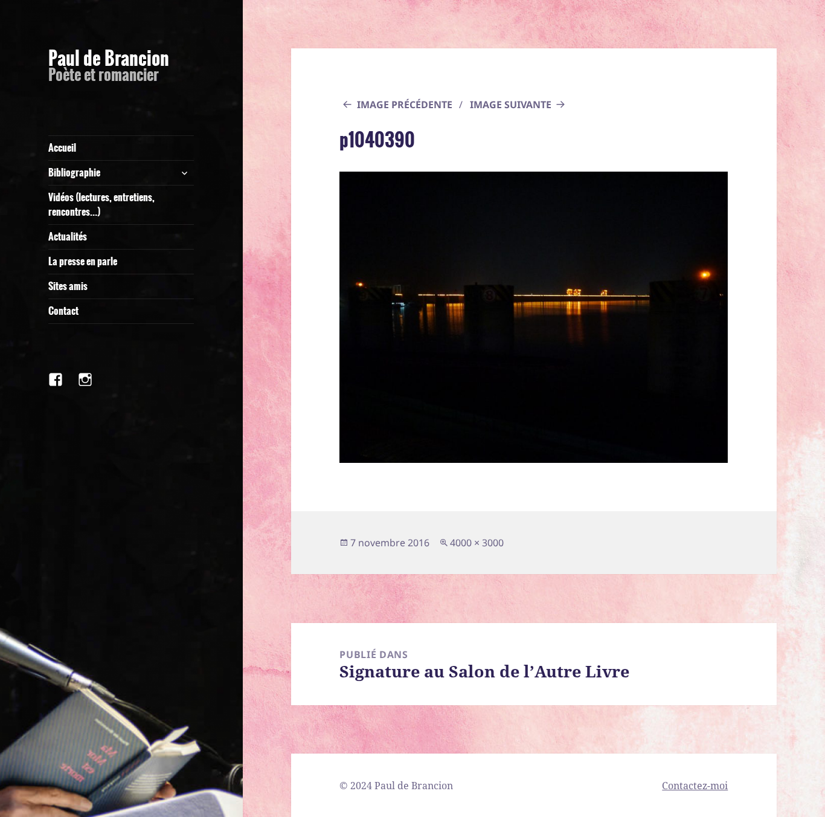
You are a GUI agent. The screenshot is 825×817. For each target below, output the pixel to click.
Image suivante (510, 104)
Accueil (62, 147)
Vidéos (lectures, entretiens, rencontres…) (101, 204)
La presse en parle (82, 261)
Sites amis (68, 286)
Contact (63, 310)
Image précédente (404, 104)
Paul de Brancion (108, 59)
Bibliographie (74, 172)
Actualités (67, 236)
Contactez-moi (695, 785)
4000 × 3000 (477, 542)
